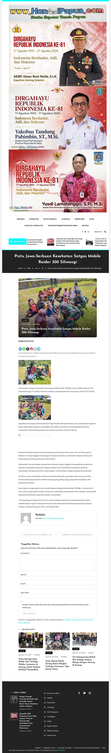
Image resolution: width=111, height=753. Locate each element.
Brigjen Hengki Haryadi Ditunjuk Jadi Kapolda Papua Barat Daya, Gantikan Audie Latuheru (28, 701)
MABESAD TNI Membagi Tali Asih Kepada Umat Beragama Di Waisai (79, 535)
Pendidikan (51, 717)
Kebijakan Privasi (49, 748)
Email (23, 583)
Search (97, 232)
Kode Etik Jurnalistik (33, 225)
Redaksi (85, 225)
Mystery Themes (59, 750)
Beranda (20, 219)
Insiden (25, 320)
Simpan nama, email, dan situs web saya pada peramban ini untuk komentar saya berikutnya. (55, 606)
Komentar (25, 553)
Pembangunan (52, 712)
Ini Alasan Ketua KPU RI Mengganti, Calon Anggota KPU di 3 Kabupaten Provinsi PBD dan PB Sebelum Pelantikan (39, 535)
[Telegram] (38, 347)
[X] (27, 347)
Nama (24, 574)
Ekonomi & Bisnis (53, 693)
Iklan (91, 219)
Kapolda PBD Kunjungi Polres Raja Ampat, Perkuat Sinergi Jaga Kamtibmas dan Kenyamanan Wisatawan (61, 242)
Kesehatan (34, 219)
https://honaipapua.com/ (53, 518)
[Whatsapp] (24, 347)
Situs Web (25, 593)
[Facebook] (20, 347)
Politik (49, 721)
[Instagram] (31, 347)
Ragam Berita (52, 726)
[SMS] (35, 347)
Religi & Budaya (50, 219)
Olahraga (65, 219)
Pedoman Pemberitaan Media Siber (62, 225)
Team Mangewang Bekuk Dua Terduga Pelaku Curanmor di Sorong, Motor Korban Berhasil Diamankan (29, 664)
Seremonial (80, 219)
